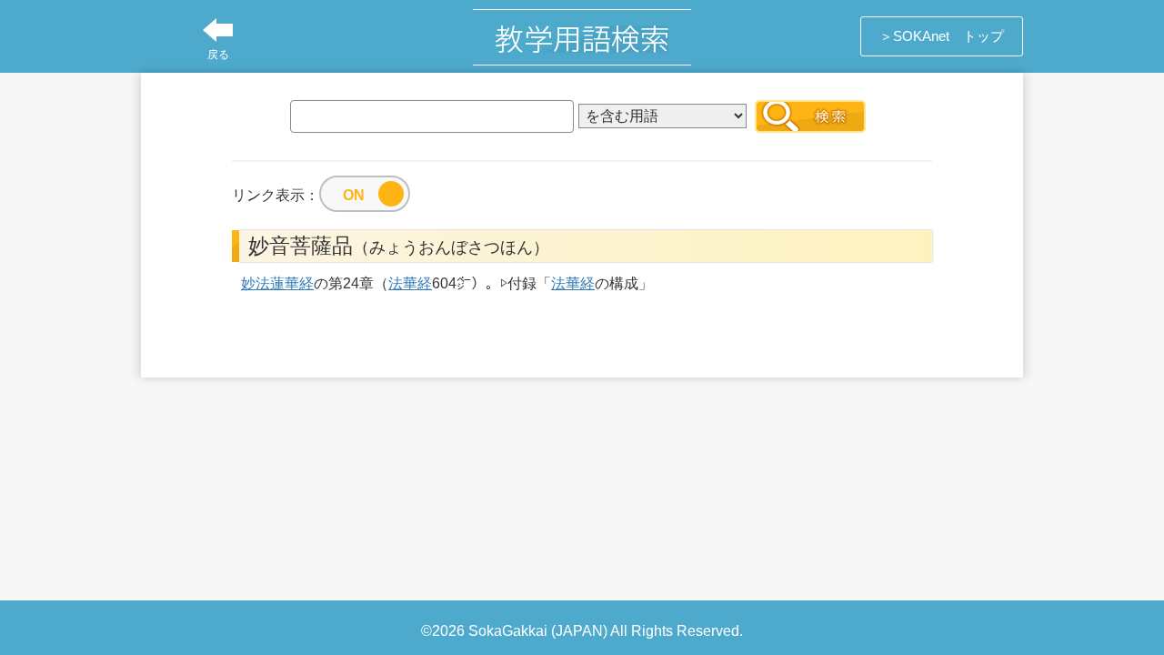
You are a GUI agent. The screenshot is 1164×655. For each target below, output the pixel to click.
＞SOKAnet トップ (941, 36)
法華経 (410, 283)
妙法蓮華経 (277, 283)
